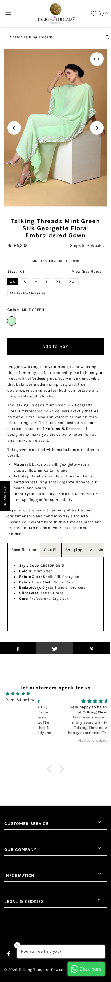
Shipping (73, 550)
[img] (18, 694)
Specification (23, 550)
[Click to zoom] (97, 59)
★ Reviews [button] (5, 496)
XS (12, 281)
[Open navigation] (8, 13)
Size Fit (51, 550)
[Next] (97, 128)
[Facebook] (8, 954)
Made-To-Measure (28, 293)
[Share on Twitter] (54, 648)
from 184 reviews (21, 699)
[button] (51, 769)
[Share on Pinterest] (91, 648)
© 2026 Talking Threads (26, 969)
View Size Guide (87, 271)
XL (58, 281)
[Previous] (14, 128)
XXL (72, 281)
